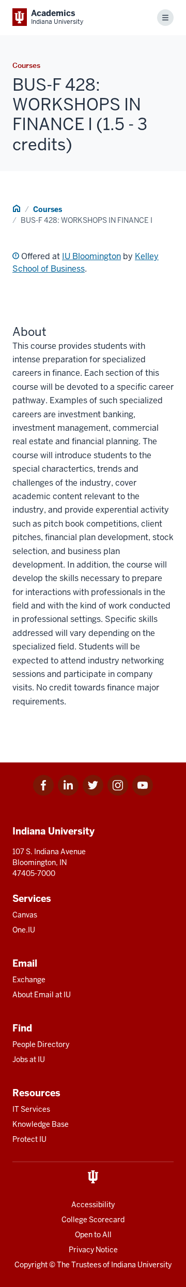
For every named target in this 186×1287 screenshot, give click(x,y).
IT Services (31, 1109)
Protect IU (29, 1139)
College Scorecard (93, 1219)
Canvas (24, 915)
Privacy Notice (93, 1249)
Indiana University (141, 1264)
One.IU (23, 930)
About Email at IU (41, 994)
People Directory (40, 1044)
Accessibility (93, 1204)
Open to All (93, 1234)
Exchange (28, 979)
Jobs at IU (28, 1059)
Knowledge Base (40, 1124)
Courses (47, 209)
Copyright (31, 1264)
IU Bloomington (91, 256)
